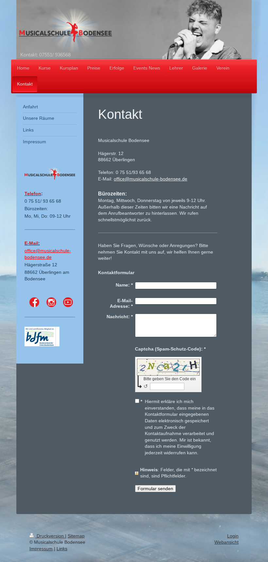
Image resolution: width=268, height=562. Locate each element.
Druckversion (50, 536)
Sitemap (76, 536)
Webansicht (226, 542)
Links (62, 548)
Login (233, 536)
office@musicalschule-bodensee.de (150, 178)
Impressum (41, 548)
